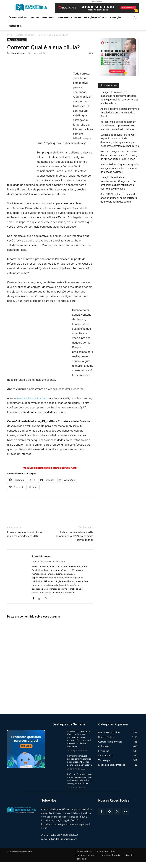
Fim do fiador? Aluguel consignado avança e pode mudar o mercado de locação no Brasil (119, 168)
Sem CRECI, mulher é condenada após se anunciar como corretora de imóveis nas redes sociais (118, 198)
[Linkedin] (41, 598)
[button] (134, 17)
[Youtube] (125, 811)
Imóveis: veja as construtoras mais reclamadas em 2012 (24, 534)
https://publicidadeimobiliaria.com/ (48, 561)
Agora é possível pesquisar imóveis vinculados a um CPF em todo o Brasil (119, 112)
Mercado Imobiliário (42, 17)
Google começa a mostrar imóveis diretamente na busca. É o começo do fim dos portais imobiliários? (119, 155)
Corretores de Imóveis (69, 17)
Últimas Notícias (18, 17)
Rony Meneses (18, 53)
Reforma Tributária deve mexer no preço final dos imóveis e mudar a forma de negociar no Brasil (79, 778)
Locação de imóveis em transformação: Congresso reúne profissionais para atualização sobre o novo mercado (118, 183)
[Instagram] (109, 811)
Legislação (115, 17)
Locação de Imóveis (95, 17)
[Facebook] (10, 61)
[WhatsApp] (35, 61)
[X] (18, 61)
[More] (43, 61)
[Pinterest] (27, 61)
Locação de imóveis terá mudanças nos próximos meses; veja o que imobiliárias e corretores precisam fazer (119, 98)
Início (9, 34)
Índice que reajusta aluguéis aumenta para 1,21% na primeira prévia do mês (74, 536)
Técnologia (15, 26)
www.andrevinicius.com (32, 398)
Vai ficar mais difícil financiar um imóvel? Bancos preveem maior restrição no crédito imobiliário (118, 125)
